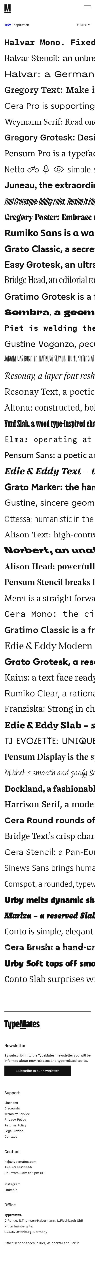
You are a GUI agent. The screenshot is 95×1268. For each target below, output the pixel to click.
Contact (10, 1136)
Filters (82, 24)
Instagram (12, 1184)
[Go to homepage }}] (7, 8)
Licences (11, 1103)
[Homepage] (22, 1024)
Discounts (12, 1108)
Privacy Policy (15, 1119)
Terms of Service (17, 1114)
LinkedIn (10, 1190)
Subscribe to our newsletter (37, 1071)
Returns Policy (15, 1125)
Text (7, 25)
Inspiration (21, 25)
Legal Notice (13, 1131)
